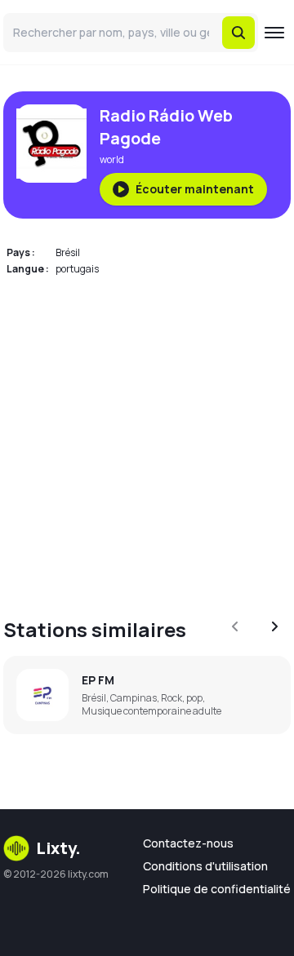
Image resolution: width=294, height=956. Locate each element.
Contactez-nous (188, 843)
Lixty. (58, 848)
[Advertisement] (147, 437)
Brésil (68, 252)
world (112, 159)
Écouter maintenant (195, 189)
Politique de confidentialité (217, 888)
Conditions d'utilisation (205, 866)
